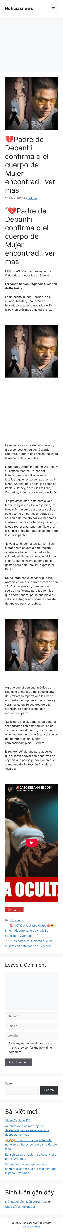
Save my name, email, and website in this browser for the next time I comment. (32, 1048)
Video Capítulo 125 (17, 1120)
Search (9, 1083)
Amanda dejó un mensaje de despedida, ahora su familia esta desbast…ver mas (27, 1130)
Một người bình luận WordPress (26, 1201)
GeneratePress (31, 1226)
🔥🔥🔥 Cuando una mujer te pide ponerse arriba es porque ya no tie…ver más (31, 1145)
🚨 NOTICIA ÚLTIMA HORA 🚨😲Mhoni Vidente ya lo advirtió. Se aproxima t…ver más (29, 930)
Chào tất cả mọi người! (20, 1206)
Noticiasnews (19, 8)
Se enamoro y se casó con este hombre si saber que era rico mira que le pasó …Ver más (30, 1169)
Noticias (15, 920)
